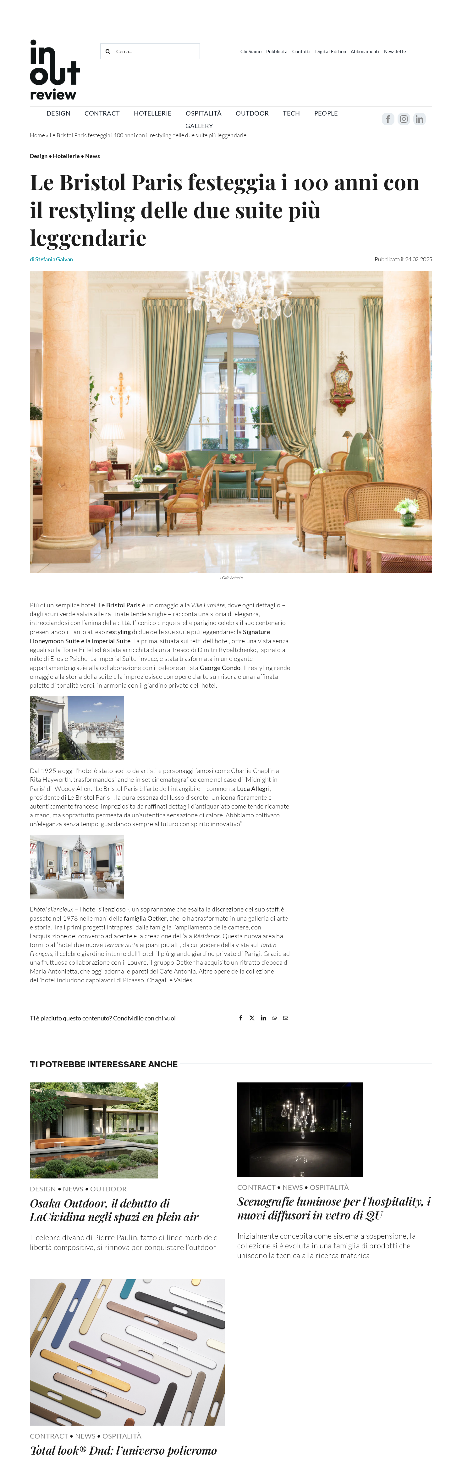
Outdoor (108, 1239)
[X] (252, 1018)
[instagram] (404, 119)
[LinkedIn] (263, 1018)
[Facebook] (240, 1018)
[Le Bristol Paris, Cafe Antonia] (231, 273)
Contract (256, 1239)
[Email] (285, 1018)
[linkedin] (419, 119)
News (73, 1239)
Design (43, 1239)
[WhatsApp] (274, 1018)
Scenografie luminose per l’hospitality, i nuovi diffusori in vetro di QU (333, 1260)
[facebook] (388, 119)
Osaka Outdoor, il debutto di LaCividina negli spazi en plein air (114, 1260)
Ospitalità (329, 1239)
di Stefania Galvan (51, 259)
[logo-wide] (55, 42)
